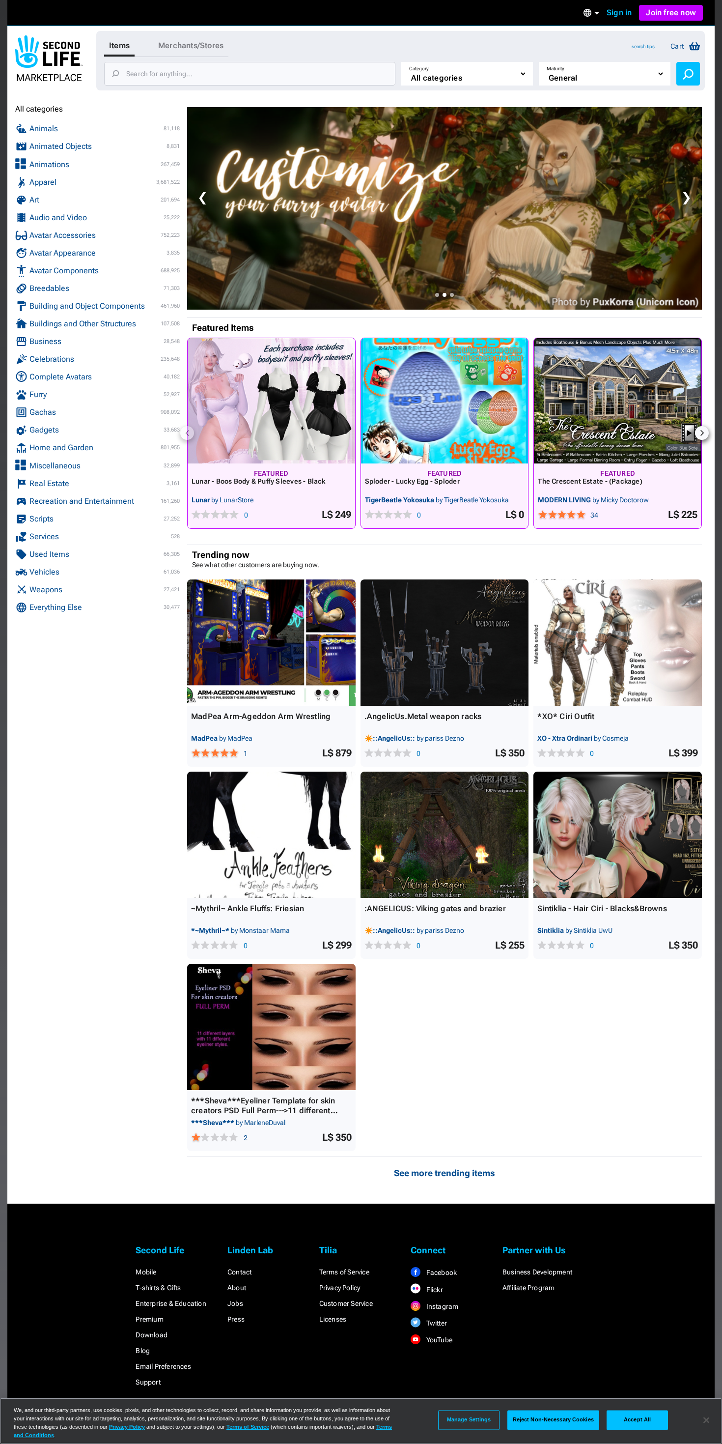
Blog (143, 1351)
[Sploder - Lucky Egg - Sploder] (444, 400)
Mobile (146, 1272)
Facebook (440, 1272)
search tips (643, 46)
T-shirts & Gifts (158, 1288)
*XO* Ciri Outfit (565, 716)
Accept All (637, 1420)
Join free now (671, 12)
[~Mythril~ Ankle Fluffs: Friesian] (271, 835)
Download (151, 1335)
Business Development (537, 1272)
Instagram (441, 1306)
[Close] (706, 1420)
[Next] (702, 433)
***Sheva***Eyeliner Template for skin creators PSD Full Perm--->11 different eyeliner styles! (263, 1110)
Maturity (555, 68)
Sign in (619, 12)
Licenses (333, 1319)
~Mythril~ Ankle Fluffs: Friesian (247, 908)
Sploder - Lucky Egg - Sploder (412, 481)
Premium (149, 1319)
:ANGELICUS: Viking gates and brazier (435, 908)
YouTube (438, 1340)
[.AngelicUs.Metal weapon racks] (445, 642)
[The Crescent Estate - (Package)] (617, 400)
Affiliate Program (528, 1288)
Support (148, 1382)
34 (594, 515)
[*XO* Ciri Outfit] (617, 642)
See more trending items (444, 1173)
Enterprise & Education (171, 1303)
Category (419, 68)
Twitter (435, 1323)
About (236, 1288)
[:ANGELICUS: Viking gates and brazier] (445, 835)
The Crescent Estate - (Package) (590, 481)
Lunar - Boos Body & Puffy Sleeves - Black (259, 481)
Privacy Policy (340, 1288)
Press (236, 1319)
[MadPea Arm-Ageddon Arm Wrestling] (271, 642)
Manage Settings (469, 1420)
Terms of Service (344, 1272)
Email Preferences (163, 1366)
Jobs (235, 1303)
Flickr (433, 1290)
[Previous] (187, 433)
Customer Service (346, 1303)
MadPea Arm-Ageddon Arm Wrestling (261, 716)
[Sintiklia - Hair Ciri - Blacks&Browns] (617, 835)
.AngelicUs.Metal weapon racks (423, 716)
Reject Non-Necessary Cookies (553, 1420)
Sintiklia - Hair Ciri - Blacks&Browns (601, 908)
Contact (239, 1272)
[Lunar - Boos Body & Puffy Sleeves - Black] (271, 400)
